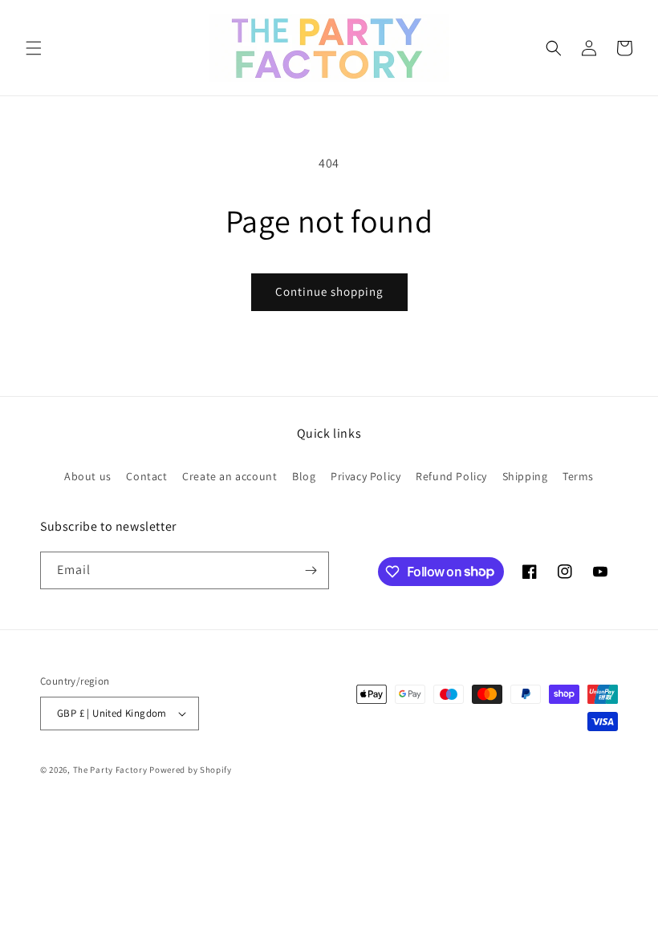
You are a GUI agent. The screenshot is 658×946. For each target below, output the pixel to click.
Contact (146, 476)
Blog (303, 476)
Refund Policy (451, 476)
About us (88, 476)
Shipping (525, 476)
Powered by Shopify (190, 769)
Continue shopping (329, 291)
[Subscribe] (310, 570)
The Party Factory (110, 769)
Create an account (229, 476)
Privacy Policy (365, 476)
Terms (578, 476)
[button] (33, 48)
